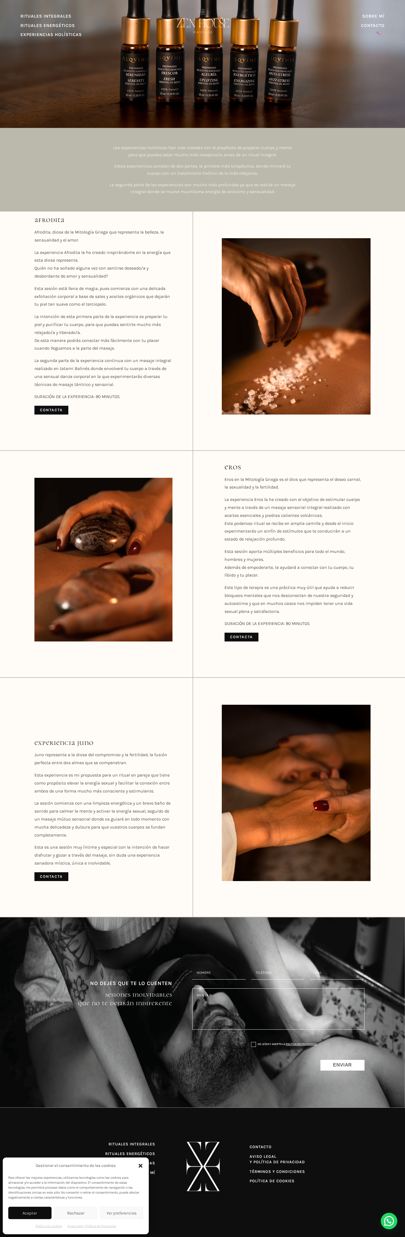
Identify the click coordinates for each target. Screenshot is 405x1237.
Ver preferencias (122, 1213)
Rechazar (75, 1213)
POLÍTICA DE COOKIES (272, 1181)
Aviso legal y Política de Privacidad (92, 1226)
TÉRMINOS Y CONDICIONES (277, 1171)
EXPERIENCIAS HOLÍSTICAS (51, 34)
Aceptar (30, 1213)
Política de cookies (49, 1226)
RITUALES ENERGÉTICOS (47, 25)
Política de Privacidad (301, 1044)
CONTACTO (373, 25)
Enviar (342, 1065)
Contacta (51, 410)
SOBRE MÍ (373, 16)
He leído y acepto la (287, 1044)
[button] (140, 1166)
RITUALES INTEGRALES (45, 16)
